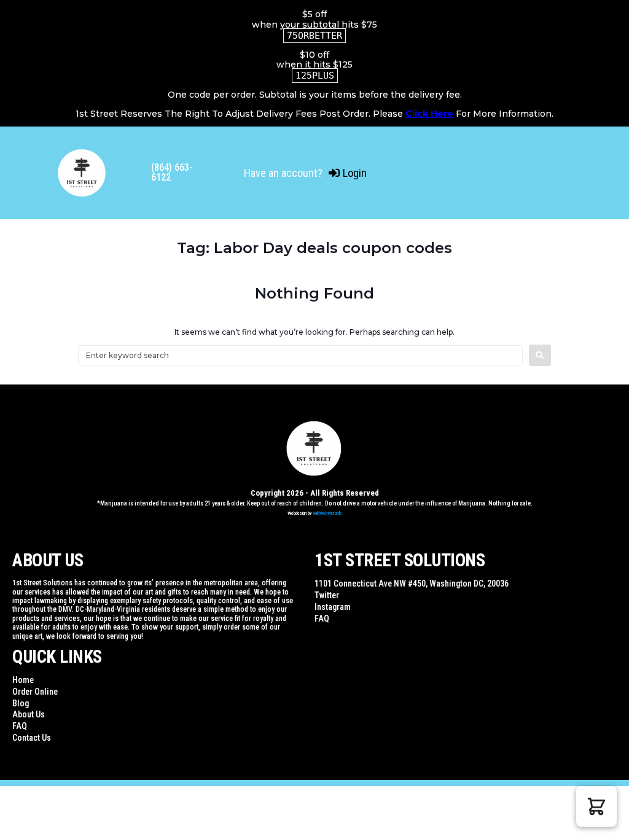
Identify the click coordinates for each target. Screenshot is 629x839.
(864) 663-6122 (172, 172)
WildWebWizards (327, 513)
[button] (596, 806)
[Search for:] (300, 355)
